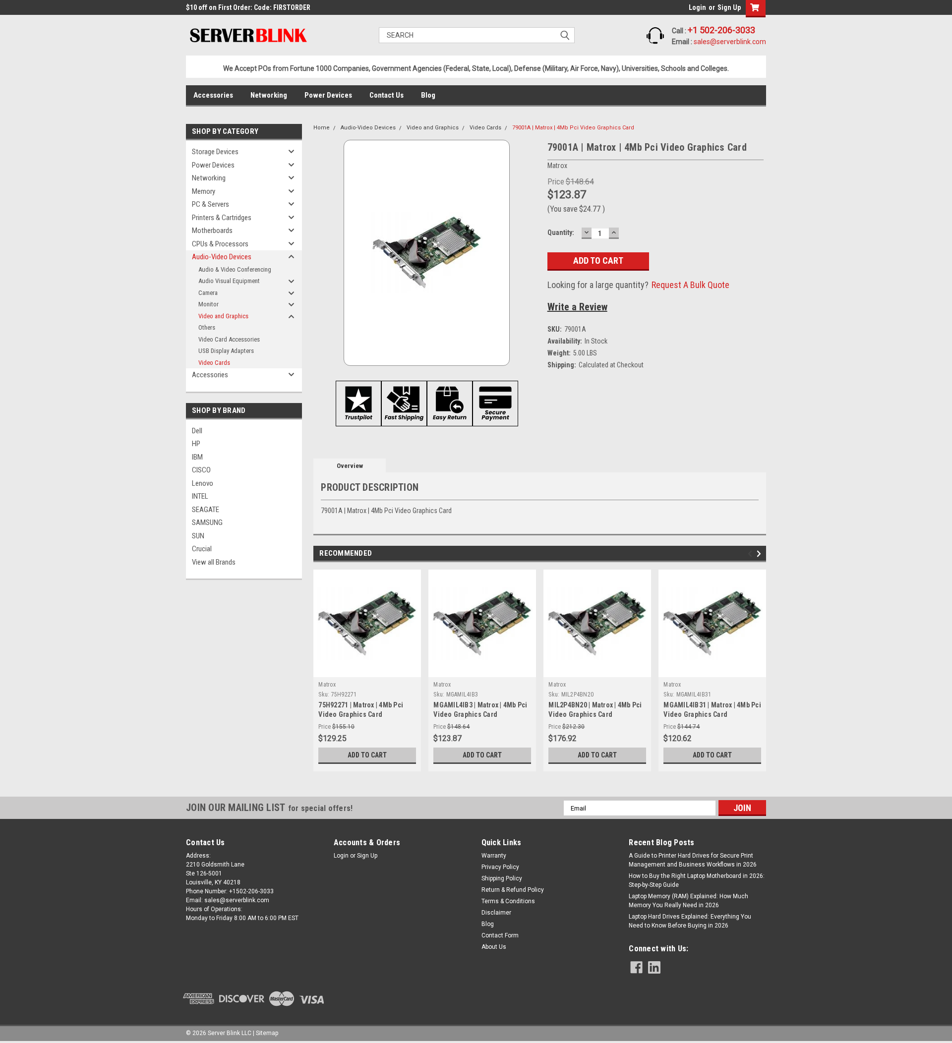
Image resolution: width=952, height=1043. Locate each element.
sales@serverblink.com (730, 42)
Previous (751, 554)
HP (196, 443)
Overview (350, 465)
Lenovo (202, 483)
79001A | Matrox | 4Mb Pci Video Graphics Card (573, 127)
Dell (197, 430)
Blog (428, 95)
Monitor (208, 304)
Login (697, 7)
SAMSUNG (207, 522)
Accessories (213, 95)
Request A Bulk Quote (690, 285)
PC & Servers (210, 204)
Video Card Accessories (229, 339)
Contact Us (386, 95)
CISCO (201, 469)
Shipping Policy (501, 878)
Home (321, 127)
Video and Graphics (223, 316)
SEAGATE (205, 509)
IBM (197, 457)
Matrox (327, 684)
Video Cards (214, 362)
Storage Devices (215, 151)
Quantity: (560, 232)
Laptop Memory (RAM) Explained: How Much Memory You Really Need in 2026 (688, 901)
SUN (198, 535)
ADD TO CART (367, 755)
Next (760, 554)
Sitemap (267, 1033)
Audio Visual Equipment (229, 281)
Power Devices (328, 95)
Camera (208, 292)
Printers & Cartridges (221, 217)
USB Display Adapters (226, 350)
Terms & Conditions (508, 901)
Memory (203, 191)
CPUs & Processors (220, 243)
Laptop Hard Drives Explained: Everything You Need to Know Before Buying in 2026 (690, 921)
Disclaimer (496, 912)
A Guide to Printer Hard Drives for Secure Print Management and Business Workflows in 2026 (693, 860)
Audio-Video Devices (221, 256)
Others (206, 327)
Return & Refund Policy (512, 889)
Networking (268, 95)
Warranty (493, 855)
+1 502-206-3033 (721, 30)
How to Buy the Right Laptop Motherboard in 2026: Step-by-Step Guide (697, 880)
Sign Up (729, 7)
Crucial (202, 548)
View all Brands (214, 562)
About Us (493, 946)
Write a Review (577, 307)
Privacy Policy (500, 867)
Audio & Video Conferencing (234, 269)
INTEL (200, 496)
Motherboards (212, 230)
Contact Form (500, 935)
